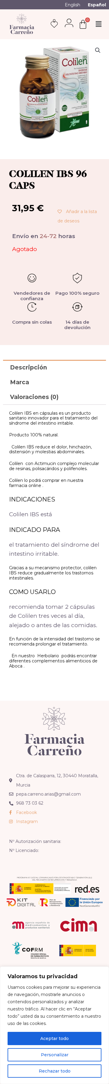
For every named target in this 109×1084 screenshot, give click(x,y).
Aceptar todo (54, 1038)
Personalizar (54, 1054)
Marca (19, 382)
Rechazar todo (55, 1071)
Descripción (28, 367)
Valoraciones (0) (34, 397)
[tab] (54, 367)
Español (97, 5)
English (72, 5)
